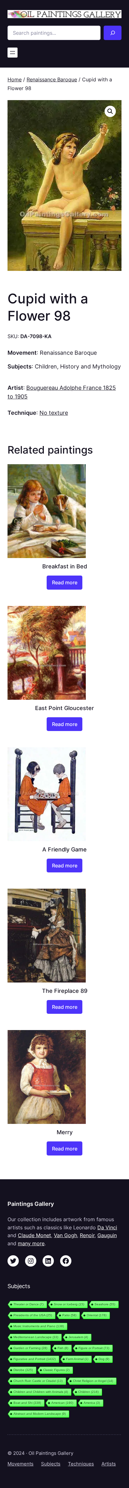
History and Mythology (90, 366)
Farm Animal (77, 1359)
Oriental (96, 1315)
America (92, 1402)
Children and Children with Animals (40, 1392)
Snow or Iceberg (69, 1304)
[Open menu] (13, 53)
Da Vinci (107, 1227)
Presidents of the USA (32, 1315)
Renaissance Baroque (52, 79)
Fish (63, 1348)
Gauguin (107, 1235)
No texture (53, 412)
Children (46, 366)
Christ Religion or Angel (93, 1381)
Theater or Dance (28, 1304)
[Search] (112, 33)
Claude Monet (34, 1235)
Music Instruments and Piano (38, 1326)
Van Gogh (65, 1235)
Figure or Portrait (94, 1348)
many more (31, 1243)
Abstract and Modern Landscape (39, 1413)
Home (15, 79)
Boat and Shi (27, 1402)
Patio (69, 1315)
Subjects (50, 1464)
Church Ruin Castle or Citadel (38, 1381)
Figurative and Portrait (34, 1359)
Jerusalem (78, 1337)
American (62, 1402)
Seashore (105, 1304)
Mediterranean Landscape (35, 1337)
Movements (21, 1464)
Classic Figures (56, 1370)
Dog (104, 1359)
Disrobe (23, 1370)
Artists (108, 1464)
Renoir (87, 1235)
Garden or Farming (30, 1348)
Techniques (81, 1464)
